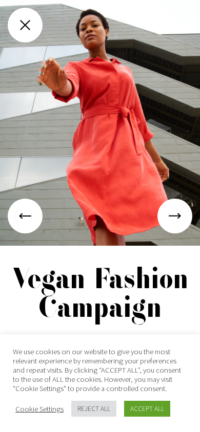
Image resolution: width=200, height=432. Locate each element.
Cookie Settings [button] (39, 409)
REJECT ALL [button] (93, 408)
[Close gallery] (25, 25)
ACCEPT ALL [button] (147, 408)
